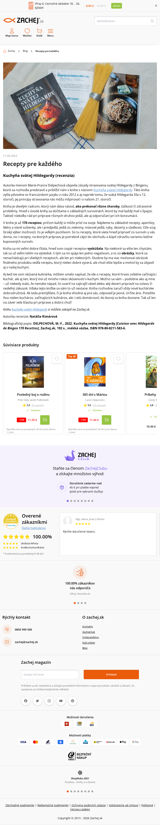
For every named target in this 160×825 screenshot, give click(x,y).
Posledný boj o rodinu (33, 394)
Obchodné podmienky (19, 805)
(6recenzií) (38, 405)
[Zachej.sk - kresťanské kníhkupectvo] (23, 21)
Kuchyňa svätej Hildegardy (112, 190)
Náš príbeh (88, 642)
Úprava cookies (80, 809)
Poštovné (147, 805)
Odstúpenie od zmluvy (123, 805)
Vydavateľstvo (90, 637)
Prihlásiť (111, 674)
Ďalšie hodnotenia (34, 528)
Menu (50, 35)
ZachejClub (88, 632)
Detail (116, 6)
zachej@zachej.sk (26, 642)
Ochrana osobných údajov (89, 805)
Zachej (11, 51)
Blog (25, 51)
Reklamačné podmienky (52, 805)
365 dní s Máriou (95, 394)
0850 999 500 (23, 629)
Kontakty (87, 626)
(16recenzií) (99, 405)
